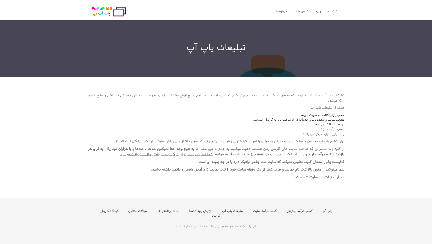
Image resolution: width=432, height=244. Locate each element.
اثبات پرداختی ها (168, 211)
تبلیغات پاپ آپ (232, 211)
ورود (318, 11)
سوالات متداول (138, 211)
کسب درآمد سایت (332, 129)
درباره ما (282, 11)
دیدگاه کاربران (109, 211)
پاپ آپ (327, 95)
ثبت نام (333, 11)
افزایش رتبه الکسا (200, 211)
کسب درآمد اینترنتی (300, 211)
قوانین (216, 215)
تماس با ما (301, 11)
